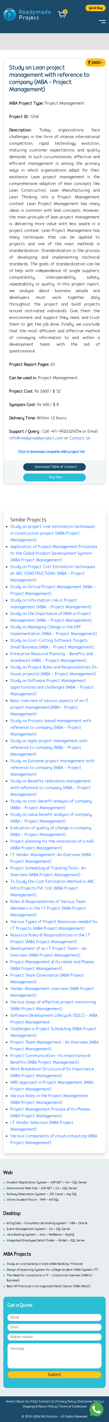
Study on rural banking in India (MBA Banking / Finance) (45, 1264)
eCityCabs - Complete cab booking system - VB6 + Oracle (47, 1223)
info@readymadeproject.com (36, 438)
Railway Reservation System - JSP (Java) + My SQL (42, 1194)
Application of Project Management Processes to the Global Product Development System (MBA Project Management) (53, 553)
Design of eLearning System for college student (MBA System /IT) (52, 1270)
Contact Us (79, 438)
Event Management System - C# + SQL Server (38, 1229)
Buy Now (55, 477)
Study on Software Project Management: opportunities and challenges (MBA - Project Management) (52, 687)
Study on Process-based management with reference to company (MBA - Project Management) (50, 727)
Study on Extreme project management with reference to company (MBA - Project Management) (52, 767)
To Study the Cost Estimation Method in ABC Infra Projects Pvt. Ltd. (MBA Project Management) (52, 888)
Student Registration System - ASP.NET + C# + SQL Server (47, 1182)
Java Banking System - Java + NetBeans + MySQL (41, 1234)
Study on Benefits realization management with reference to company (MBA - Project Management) (50, 788)
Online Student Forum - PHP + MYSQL (33, 1200)
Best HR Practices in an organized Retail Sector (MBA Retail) (49, 1286)
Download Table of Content (56, 467)
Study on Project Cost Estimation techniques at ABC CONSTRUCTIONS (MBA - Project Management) (52, 573)
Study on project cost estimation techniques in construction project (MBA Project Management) (52, 533)
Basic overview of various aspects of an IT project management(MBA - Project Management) (49, 707)
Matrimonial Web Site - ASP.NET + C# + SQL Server (42, 1188)
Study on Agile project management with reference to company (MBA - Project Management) (48, 747)
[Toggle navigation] (102, 21)
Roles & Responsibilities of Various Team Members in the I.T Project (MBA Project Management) (48, 908)
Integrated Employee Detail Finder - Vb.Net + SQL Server (46, 1240)
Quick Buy (95, 8)
